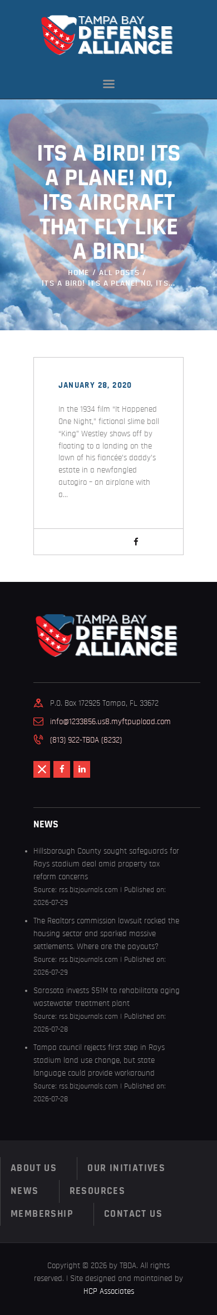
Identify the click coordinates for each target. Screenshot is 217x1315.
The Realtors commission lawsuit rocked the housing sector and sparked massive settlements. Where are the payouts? (106, 934)
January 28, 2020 (95, 385)
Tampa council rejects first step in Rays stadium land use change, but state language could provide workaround (99, 1060)
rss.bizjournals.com (88, 890)
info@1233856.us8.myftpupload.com (110, 721)
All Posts (119, 272)
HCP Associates (108, 1291)
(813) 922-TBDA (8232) (86, 740)
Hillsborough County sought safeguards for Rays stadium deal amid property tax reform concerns (106, 864)
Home (79, 272)
